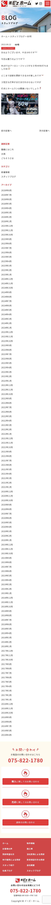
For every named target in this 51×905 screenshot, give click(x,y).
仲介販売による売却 (11, 859)
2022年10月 (7, 394)
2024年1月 (6, 327)
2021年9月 (6, 451)
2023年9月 (6, 345)
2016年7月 (6, 726)
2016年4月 (6, 734)
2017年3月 (6, 690)
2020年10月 (7, 500)
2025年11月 (7, 230)
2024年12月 (7, 278)
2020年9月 (6, 504)
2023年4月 (6, 367)
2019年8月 (6, 562)
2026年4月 (6, 208)
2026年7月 (6, 194)
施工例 (30, 848)
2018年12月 (7, 597)
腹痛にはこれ (7, 149)
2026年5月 (6, 203)
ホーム (5, 843)
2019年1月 (6, 593)
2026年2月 (6, 216)
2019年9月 (6, 557)
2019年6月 (6, 571)
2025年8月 (6, 243)
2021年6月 (6, 464)
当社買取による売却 (36, 854)
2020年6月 (6, 517)
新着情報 (5, 172)
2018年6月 (6, 624)
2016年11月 (7, 708)
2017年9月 (6, 664)
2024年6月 (6, 305)
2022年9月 (6, 398)
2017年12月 (7, 650)
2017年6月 (6, 677)
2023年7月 (6, 354)
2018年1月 (6, 646)
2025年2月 (6, 270)
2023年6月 (6, 358)
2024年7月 (6, 301)
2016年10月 (7, 712)
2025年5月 (6, 256)
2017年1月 (6, 699)
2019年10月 (7, 553)
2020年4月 (6, 526)
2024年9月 (6, 292)
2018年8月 (6, 615)
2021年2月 (6, 482)
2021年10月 (7, 447)
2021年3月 (6, 478)
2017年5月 (6, 681)
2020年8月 (6, 509)
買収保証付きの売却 (36, 859)
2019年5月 (6, 575)
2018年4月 (6, 633)
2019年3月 (6, 584)
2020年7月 (6, 513)
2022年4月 (6, 420)
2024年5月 (6, 309)
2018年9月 (6, 610)
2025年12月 (7, 225)
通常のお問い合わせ (25, 822)
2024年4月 (6, 314)
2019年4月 (6, 579)
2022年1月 (6, 433)
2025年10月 (7, 234)
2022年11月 (7, 389)
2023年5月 (6, 362)
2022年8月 (6, 402)
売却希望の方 (8, 854)
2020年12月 (7, 491)
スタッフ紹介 (8, 865)
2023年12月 (7, 331)
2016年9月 (6, 717)
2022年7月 (6, 407)
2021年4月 (6, 473)
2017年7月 (6, 672)
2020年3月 (6, 531)
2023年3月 (6, 371)
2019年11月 (7, 548)
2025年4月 (6, 261)
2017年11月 (7, 655)
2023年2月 (6, 376)
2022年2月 (6, 429)
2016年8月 (6, 721)
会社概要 (31, 865)
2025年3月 (6, 265)
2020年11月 (7, 495)
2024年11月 (7, 283)
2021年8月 (6, 455)
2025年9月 (6, 239)
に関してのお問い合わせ (25, 781)
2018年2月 (6, 641)
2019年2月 (6, 588)
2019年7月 (6, 566)
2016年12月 (7, 703)
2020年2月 (6, 535)
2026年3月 (6, 212)
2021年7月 (6, 460)
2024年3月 (6, 318)
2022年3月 (6, 425)
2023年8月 (6, 349)
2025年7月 (6, 247)
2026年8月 (6, 190)
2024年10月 (7, 287)
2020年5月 (6, 522)
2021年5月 (6, 469)
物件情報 (31, 843)
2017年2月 (6, 695)
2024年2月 (6, 323)
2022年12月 (7, 385)
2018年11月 (7, 602)
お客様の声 (7, 848)
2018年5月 (6, 628)
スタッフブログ (8, 176)
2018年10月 (7, 606)
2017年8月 (6, 668)
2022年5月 (6, 416)
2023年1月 (6, 380)
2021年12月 (7, 438)
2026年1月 (6, 221)
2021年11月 (7, 442)
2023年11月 (7, 336)
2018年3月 (6, 637)
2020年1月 (6, 540)
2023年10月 (7, 340)
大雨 (3, 153)
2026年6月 (6, 199)
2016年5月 (6, 730)
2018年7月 (6, 619)
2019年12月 (7, 544)
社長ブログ (7, 870)
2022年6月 (6, 411)
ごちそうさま (7, 158)
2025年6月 (6, 252)
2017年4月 (6, 686)
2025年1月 (6, 274)
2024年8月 (6, 296)
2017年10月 (7, 659)
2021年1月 (6, 486)
